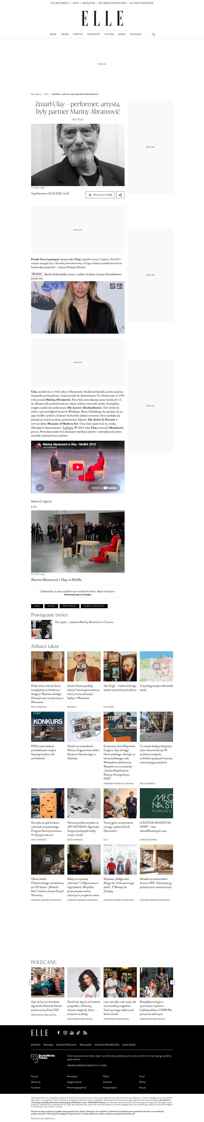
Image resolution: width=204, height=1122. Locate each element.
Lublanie (68, 427)
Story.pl (142, 1087)
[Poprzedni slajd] (32, 982)
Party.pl (34, 1076)
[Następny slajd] (172, 982)
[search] (153, 34)
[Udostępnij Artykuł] (120, 194)
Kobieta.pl (107, 1082)
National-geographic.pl (76, 1087)
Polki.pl (106, 1076)
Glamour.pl (35, 1082)
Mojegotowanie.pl (74, 1082)
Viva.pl (142, 1076)
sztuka (51, 606)
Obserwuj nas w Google (102, 194)
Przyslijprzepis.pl (110, 1087)
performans (69, 606)
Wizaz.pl (142, 1082)
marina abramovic (94, 606)
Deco (37, 606)
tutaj (53, 1118)
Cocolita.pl (35, 1087)
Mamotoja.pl (72, 1076)
